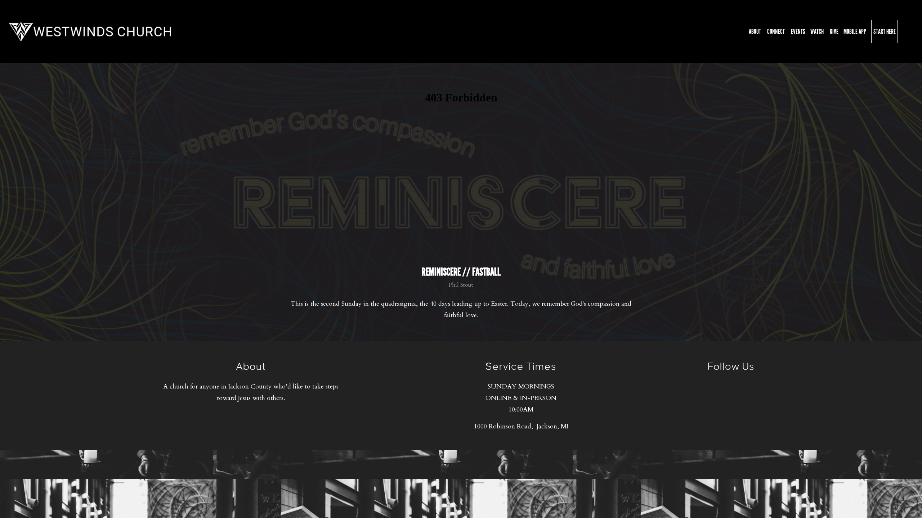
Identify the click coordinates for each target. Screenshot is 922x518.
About (755, 31)
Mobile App (854, 31)
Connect (776, 31)
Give (834, 31)
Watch (817, 31)
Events (798, 31)
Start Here (884, 31)
